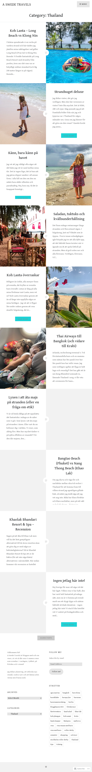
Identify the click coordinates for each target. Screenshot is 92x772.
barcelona (76, 693)
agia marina (55, 693)
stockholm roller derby (59, 740)
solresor (74, 735)
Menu (84, 4)
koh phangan (55, 716)
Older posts (46, 638)
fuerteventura (55, 712)
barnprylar (66, 697)
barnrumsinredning (58, 702)
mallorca (77, 721)
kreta (76, 716)
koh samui (67, 716)
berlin (71, 702)
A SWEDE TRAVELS (16, 5)
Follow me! (55, 652)
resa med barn (55, 730)
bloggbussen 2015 (57, 707)
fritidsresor (71, 707)
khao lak (78, 712)
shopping (64, 735)
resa (52, 726)
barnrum (77, 697)
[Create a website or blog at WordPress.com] (46, 767)
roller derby (69, 730)
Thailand (74, 740)
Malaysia (67, 721)
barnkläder (54, 697)
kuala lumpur (55, 721)
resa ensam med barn (65, 726)
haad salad (68, 712)
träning (59, 744)
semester (53, 735)
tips (51, 744)
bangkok (66, 693)
